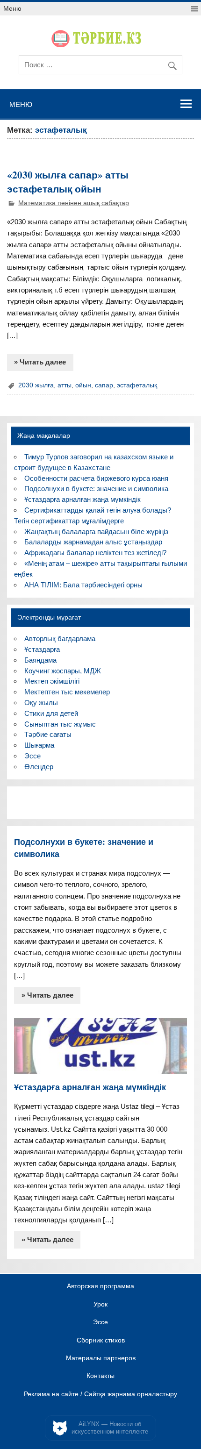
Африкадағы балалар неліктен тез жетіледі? (95, 553)
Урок (100, 1304)
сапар (104, 385)
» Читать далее (40, 362)
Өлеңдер (38, 767)
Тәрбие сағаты (48, 734)
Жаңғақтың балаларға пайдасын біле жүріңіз (96, 531)
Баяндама (40, 660)
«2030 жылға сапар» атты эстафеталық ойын (68, 181)
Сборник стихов (101, 1340)
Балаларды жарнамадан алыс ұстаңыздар (93, 542)
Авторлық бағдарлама (59, 638)
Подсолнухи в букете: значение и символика (96, 489)
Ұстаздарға (42, 649)
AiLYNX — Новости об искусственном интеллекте (110, 1427)
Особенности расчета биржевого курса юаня (96, 478)
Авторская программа (100, 1286)
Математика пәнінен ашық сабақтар (73, 203)
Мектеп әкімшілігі (51, 681)
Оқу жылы (41, 703)
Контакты (100, 1376)
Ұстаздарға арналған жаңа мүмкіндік (82, 499)
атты (64, 385)
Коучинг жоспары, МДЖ (62, 671)
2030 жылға (36, 385)
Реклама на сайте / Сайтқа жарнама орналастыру (100, 1394)
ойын (83, 385)
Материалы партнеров (101, 1358)
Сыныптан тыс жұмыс (60, 724)
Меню (12, 8)
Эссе (32, 756)
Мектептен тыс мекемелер (67, 692)
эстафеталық (137, 385)
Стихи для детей (51, 713)
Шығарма (39, 745)
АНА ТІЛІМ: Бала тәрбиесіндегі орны (83, 585)
